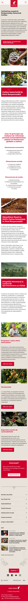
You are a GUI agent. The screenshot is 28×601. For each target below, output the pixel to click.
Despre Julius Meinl (7, 522)
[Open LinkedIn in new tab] (8, 575)
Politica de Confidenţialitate (10, 596)
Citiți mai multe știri (7, 555)
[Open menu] (2, 2)
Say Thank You (5, 499)
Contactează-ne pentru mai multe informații (12, 42)
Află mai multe (7, 364)
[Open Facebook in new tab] (12, 575)
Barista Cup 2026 (6, 494)
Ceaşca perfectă (6, 517)
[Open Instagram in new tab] (20, 575)
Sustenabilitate (6, 504)
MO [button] (24, 580)
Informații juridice (6, 595)
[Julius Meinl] (14, 3)
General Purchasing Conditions (10, 598)
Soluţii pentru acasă (7, 513)
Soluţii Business (6, 508)
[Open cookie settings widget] (2, 598)
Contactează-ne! (14, 475)
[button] (25, 2)
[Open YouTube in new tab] (16, 575)
